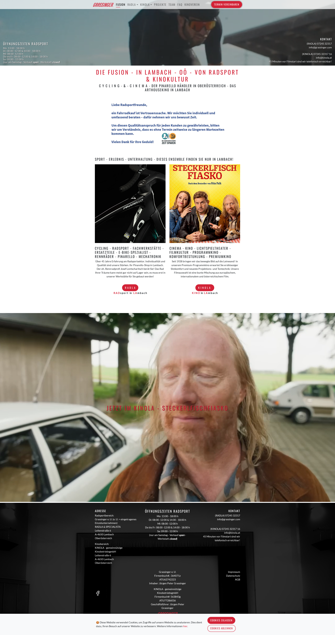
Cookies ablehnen (221, 628)
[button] (106, 124)
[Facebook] (98, 592)
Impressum (234, 571)
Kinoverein (192, 4)
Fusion (120, 4)
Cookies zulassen (221, 620)
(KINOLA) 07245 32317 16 (317, 53)
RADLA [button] (131, 4)
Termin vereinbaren (226, 4)
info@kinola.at (324, 57)
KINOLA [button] (145, 4)
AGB (237, 579)
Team (172, 4)
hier (185, 626)
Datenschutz (233, 575)
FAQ (179, 4)
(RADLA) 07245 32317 (319, 43)
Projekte (160, 4)
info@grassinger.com (320, 47)
